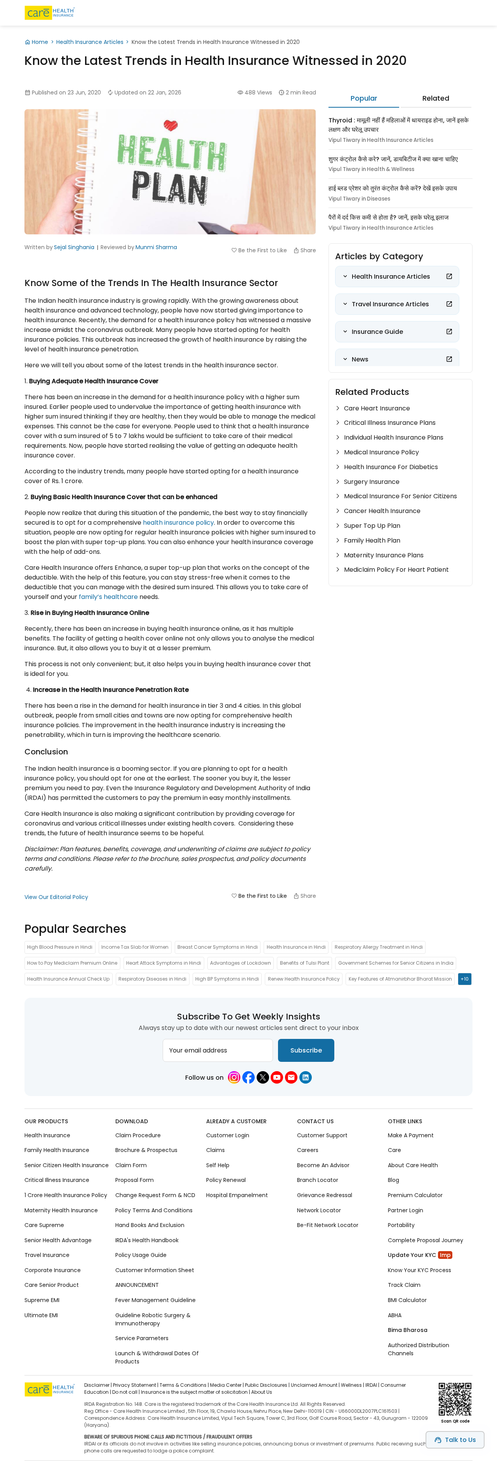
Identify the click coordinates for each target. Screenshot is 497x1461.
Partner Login (405, 1210)
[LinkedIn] (305, 1077)
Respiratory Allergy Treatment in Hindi (379, 947)
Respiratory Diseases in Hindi (152, 979)
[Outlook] (291, 1077)
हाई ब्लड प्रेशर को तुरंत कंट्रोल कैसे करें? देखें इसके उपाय (392, 188)
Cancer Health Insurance (382, 510)
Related (435, 98)
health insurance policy (178, 522)
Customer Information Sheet (154, 1270)
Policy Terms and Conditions (154, 1210)
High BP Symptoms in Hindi (227, 979)
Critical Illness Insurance (56, 1180)
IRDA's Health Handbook (147, 1240)
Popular (364, 98)
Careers (307, 1150)
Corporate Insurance (52, 1270)
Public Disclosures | (267, 1385)
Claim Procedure (138, 1135)
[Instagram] (234, 1077)
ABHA (394, 1315)
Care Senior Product (51, 1285)
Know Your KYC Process (419, 1270)
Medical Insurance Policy (381, 452)
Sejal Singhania (74, 247)
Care (394, 1150)
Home (40, 42)
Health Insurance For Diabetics (391, 467)
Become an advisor (323, 1165)
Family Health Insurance (56, 1150)
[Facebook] (248, 1077)
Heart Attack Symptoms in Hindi (163, 963)
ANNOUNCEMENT (137, 1285)
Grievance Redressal (324, 1195)
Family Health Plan (372, 540)
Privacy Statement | (135, 1385)
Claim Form (131, 1165)
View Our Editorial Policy (56, 897)
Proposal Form (134, 1180)
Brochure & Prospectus (146, 1150)
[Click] (449, 276)
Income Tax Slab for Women (135, 947)
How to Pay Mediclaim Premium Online (72, 963)
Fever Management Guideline (155, 1300)
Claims (215, 1150)
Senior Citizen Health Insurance (66, 1165)
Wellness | (352, 1385)
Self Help (217, 1165)
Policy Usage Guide (141, 1255)
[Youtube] (277, 1077)
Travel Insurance (47, 1255)
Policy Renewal (226, 1180)
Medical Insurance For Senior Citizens (400, 496)
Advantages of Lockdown (240, 963)
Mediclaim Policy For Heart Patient (396, 569)
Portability (401, 1225)
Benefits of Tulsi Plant (304, 963)
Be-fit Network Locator (327, 1225)
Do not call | (126, 1392)
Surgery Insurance (372, 481)
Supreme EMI (41, 1300)
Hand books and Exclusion (149, 1225)
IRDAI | (372, 1385)
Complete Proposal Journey (425, 1240)
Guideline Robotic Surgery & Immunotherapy (153, 1319)
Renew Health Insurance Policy (304, 979)
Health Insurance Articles (89, 42)
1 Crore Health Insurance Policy (65, 1195)
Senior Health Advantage (58, 1240)
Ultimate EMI (41, 1315)
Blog (393, 1180)
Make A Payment (411, 1135)
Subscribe (306, 1050)
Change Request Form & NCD (155, 1195)
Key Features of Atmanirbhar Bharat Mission (400, 979)
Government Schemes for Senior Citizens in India (396, 963)
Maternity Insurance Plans (384, 555)
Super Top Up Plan (372, 525)
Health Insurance (47, 1135)
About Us (261, 1392)
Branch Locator (317, 1180)
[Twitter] (263, 1077)
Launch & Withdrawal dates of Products (157, 1357)
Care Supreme (44, 1225)
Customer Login (227, 1135)
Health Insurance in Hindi (296, 947)
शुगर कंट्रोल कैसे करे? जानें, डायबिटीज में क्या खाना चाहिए (393, 159)
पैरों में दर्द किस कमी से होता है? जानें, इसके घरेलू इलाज (388, 217)
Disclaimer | (98, 1385)
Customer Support (322, 1135)
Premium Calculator (415, 1195)
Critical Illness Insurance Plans (390, 422)
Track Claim (404, 1285)
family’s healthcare (108, 596)
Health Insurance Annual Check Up (68, 979)
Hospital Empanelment (237, 1195)
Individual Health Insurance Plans (393, 437)
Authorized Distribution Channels (418, 1349)
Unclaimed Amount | (315, 1385)
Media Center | (227, 1385)
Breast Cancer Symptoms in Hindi (217, 947)
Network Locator (319, 1210)
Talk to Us (460, 1439)
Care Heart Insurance (377, 408)
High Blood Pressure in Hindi (59, 947)
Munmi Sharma (156, 247)
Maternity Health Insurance (61, 1210)
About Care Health (413, 1165)
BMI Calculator (407, 1300)
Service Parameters (142, 1338)
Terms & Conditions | (184, 1385)
